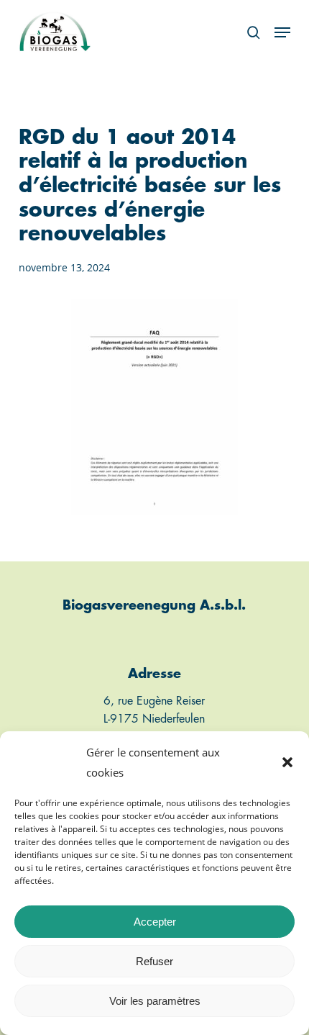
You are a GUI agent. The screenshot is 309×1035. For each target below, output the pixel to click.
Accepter (155, 922)
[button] (287, 762)
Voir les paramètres (154, 1001)
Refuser (154, 961)
